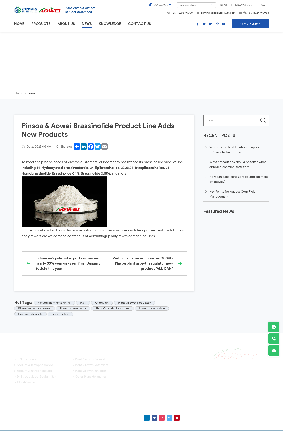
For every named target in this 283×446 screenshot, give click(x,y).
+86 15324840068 (182, 12)
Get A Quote (250, 24)
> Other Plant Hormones (90, 376)
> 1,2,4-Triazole (24, 382)
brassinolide (60, 314)
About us (66, 24)
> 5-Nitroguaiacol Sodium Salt (35, 376)
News (224, 5)
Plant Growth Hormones (112, 308)
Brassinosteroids (30, 314)
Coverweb (261, 438)
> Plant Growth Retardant (90, 365)
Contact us (139, 24)
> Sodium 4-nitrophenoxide (33, 365)
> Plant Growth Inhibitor (89, 371)
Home (19, 24)
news (31, 93)
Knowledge (243, 5)
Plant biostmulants (73, 308)
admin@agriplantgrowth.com (218, 12)
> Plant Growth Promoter (90, 359)
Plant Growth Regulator (134, 303)
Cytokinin (102, 303)
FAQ (262, 5)
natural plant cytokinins (54, 303)
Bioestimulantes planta (34, 308)
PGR (83, 303)
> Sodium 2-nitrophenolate (33, 371)
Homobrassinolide (152, 308)
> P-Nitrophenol (25, 359)
